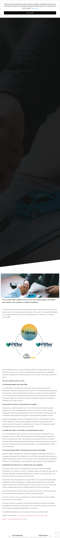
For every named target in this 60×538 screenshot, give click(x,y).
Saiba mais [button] (34, 8)
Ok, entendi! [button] (30, 12)
